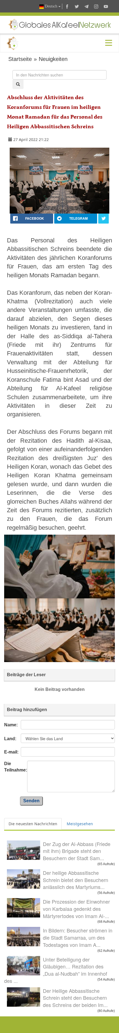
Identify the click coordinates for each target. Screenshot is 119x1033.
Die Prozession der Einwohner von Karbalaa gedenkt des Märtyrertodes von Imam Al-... (76, 908)
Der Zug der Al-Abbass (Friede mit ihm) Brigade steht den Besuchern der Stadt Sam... (76, 851)
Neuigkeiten (53, 59)
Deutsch (51, 6)
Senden (31, 800)
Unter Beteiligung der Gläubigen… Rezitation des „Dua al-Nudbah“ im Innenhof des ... (55, 970)
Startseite (20, 59)
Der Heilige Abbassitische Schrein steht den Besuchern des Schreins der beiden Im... (75, 997)
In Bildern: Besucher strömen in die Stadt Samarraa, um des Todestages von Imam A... (77, 937)
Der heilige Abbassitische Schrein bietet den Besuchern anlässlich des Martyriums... (75, 879)
